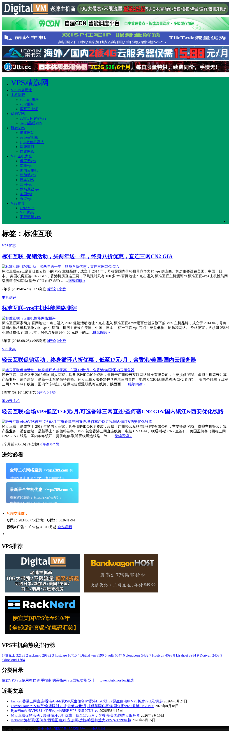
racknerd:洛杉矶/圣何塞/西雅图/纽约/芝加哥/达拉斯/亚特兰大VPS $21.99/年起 (71, 720)
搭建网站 (27, 132)
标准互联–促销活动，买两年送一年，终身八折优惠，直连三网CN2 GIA (87, 256)
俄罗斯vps (28, 161)
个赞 (61, 289)
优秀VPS (18, 114)
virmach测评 (29, 99)
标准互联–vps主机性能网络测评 (39, 308)
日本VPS (27, 180)
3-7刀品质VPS (31, 123)
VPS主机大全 (21, 156)
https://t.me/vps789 (45, 503)
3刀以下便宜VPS (33, 118)
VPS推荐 (18, 203)
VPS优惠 (27, 212)
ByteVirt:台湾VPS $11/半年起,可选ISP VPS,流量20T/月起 (55, 711)
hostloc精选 (125, 680)
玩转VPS (18, 128)
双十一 (93, 680)
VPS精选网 (30, 82)
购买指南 (59, 680)
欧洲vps (26, 184)
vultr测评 (27, 104)
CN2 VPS (27, 208)
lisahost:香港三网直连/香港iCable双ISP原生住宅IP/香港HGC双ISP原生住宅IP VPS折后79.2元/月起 (87, 701)
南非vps (26, 166)
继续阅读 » (76, 281)
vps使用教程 (26, 680)
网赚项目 (27, 147)
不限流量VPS (30, 217)
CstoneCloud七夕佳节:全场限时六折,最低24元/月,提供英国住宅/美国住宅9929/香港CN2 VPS (82, 706)
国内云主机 (29, 170)
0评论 (51, 289)
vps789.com (58, 470)
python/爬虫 (29, 137)
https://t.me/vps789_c (47, 497)
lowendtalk (108, 680)
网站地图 (97, 729)
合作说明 (65, 527)
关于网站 (44, 729)
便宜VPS (9, 680)
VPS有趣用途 (21, 90)
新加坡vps (28, 175)
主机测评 (18, 95)
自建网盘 (27, 151)
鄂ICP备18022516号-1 (71, 729)
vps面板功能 (77, 680)
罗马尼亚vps (29, 189)
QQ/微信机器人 (32, 142)
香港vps (26, 199)
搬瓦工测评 (29, 109)
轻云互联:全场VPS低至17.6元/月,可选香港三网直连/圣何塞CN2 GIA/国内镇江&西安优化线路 (113, 411)
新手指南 (44, 680)
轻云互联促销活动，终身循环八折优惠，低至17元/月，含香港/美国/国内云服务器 (99, 360)
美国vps (26, 194)
